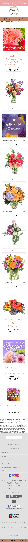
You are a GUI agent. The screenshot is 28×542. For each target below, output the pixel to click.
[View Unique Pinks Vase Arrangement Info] (14, 161)
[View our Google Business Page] (12, 476)
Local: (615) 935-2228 (14, 488)
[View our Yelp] (18, 476)
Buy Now (14, 70)
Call (5, 540)
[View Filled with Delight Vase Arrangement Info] (14, 197)
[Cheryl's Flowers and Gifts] (14, 15)
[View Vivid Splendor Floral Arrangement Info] (14, 304)
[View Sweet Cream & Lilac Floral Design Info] (14, 232)
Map (15, 540)
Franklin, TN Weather (6, 527)
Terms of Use (14, 535)
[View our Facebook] (10, 476)
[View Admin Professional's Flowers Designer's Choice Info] (14, 39)
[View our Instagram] (15, 476)
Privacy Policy (6, 533)
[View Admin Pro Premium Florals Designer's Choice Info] (14, 126)
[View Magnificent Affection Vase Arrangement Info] (14, 90)
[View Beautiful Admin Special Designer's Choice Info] (14, 351)
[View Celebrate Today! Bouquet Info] (14, 268)
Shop (8, 19)
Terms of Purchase (18, 533)
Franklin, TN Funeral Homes (9, 522)
